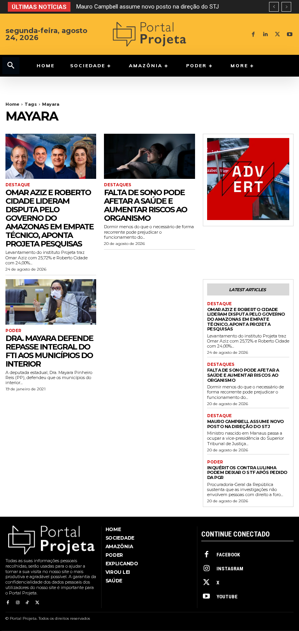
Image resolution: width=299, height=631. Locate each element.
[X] (277, 34)
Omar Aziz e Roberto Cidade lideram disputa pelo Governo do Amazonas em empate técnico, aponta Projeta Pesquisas (49, 218)
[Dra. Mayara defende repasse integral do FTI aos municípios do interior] (50, 302)
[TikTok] (27, 603)
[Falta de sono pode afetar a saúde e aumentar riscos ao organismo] (149, 156)
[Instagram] (17, 603)
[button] (10, 65)
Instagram (229, 569)
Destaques (117, 185)
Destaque (17, 185)
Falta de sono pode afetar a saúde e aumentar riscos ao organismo (145, 205)
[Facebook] (253, 34)
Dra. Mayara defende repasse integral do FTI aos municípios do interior (49, 351)
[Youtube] (289, 34)
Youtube (226, 597)
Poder (13, 331)
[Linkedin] (265, 34)
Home (12, 104)
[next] (286, 7)
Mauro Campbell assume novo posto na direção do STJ (147, 6)
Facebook (228, 555)
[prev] (274, 7)
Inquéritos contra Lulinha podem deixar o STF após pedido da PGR (247, 472)
